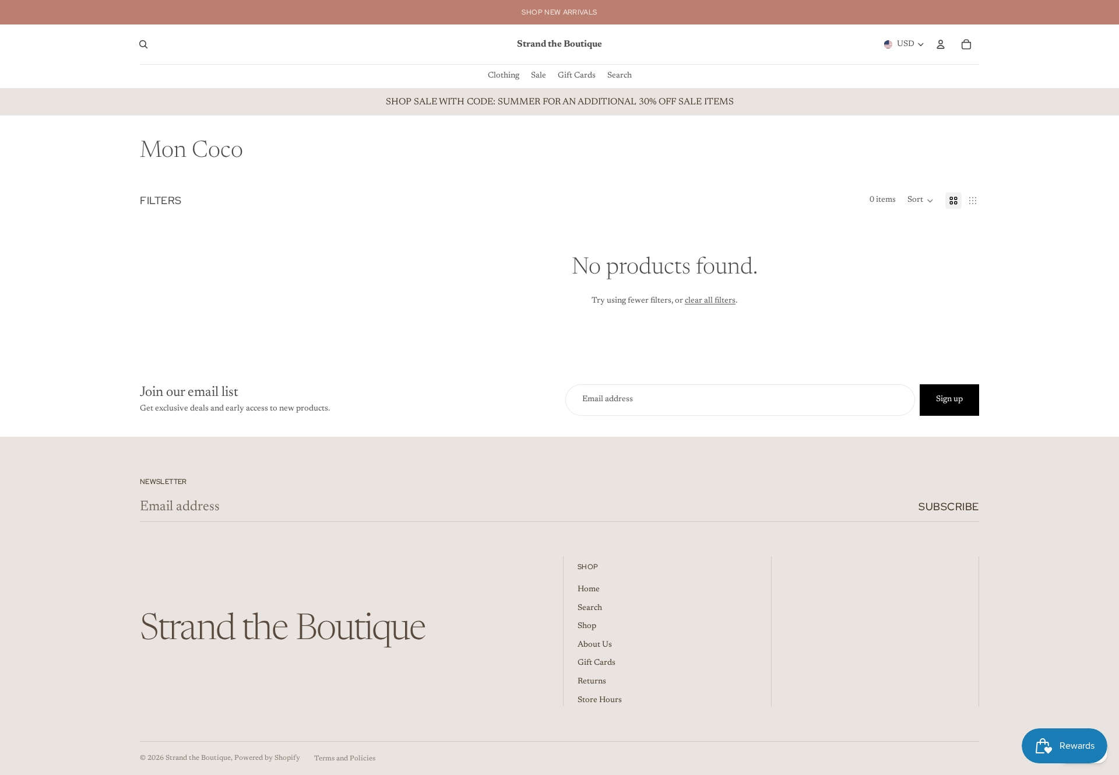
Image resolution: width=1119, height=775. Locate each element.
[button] (920, 200)
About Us (595, 645)
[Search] (143, 44)
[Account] (940, 44)
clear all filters (710, 301)
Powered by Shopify (267, 758)
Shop (587, 626)
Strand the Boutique (198, 758)
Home (589, 589)
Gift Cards (596, 663)
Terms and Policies (344, 758)
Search (590, 608)
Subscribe (949, 506)
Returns (592, 682)
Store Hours (600, 700)
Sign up (949, 399)
